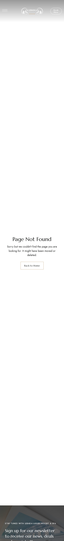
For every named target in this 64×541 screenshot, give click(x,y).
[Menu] (4, 10)
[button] (56, 11)
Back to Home (32, 265)
